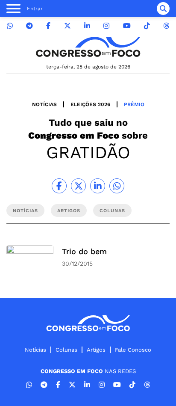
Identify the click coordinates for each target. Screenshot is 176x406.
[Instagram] (106, 26)
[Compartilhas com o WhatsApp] (116, 185)
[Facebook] (48, 26)
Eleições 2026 (90, 104)
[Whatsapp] (10, 26)
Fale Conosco (133, 350)
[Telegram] (29, 26)
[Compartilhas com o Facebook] (59, 185)
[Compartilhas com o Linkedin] (97, 185)
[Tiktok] (147, 26)
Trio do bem (84, 251)
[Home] (88, 46)
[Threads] (166, 26)
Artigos (96, 350)
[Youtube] (127, 26)
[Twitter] (67, 26)
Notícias (44, 104)
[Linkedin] (87, 26)
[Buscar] (163, 8)
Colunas (66, 350)
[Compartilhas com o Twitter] (78, 185)
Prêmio (134, 104)
